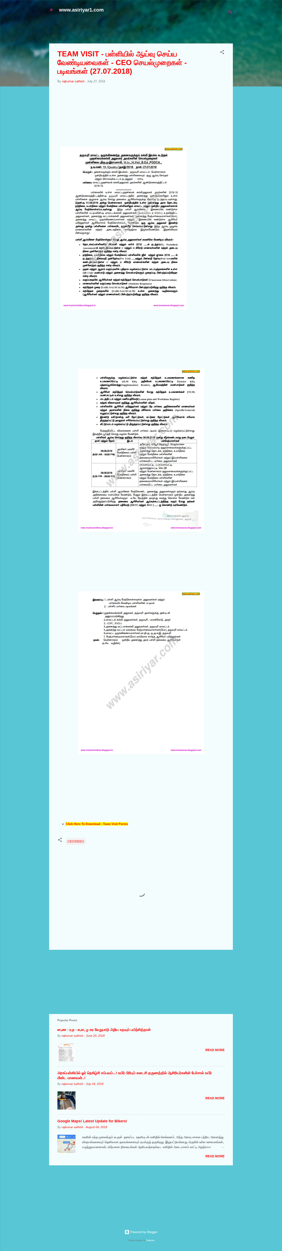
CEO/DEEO (76, 841)
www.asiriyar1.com (81, 10)
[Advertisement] (149, 30)
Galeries (150, 1240)
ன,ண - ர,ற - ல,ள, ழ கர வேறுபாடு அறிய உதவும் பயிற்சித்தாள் (104, 1030)
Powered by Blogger (143, 1232)
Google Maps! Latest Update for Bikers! (92, 1121)
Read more (215, 1050)
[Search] (230, 13)
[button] (222, 53)
